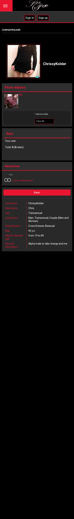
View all (40, 121)
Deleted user (26, 180)
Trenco (16, 180)
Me (20, 94)
